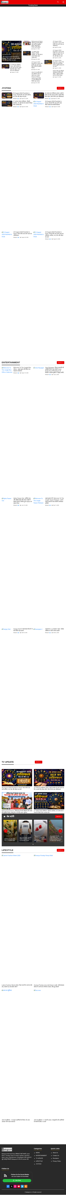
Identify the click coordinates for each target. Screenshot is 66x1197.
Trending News (33, 5)
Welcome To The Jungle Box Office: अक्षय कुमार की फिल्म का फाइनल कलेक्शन (22, 369)
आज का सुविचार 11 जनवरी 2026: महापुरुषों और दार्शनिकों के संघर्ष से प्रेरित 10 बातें (49, 1121)
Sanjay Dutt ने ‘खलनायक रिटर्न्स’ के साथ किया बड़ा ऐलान (23, 630)
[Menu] (63, 2)
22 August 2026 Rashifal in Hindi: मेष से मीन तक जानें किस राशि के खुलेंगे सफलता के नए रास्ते (58, 63)
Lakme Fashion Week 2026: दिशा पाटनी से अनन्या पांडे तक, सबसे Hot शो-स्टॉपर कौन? (17, 986)
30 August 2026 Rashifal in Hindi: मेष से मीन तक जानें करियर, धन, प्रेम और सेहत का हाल (22, 95)
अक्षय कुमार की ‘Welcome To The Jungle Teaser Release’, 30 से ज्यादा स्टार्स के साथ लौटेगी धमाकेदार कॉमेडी (54, 500)
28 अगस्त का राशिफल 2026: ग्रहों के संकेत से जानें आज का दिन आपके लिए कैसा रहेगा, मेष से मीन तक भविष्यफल (15, 67)
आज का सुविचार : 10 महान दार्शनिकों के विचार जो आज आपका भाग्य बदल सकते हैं (16, 1121)
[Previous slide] (5, 831)
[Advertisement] (33, 26)
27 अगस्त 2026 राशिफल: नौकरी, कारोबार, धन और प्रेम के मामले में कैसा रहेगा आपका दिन (37, 54)
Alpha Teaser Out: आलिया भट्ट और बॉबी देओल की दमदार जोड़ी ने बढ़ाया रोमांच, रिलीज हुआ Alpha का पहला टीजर (22, 500)
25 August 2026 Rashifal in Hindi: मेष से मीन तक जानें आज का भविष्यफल (58, 44)
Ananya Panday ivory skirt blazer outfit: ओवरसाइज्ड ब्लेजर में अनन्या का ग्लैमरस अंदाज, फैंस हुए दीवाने (49, 986)
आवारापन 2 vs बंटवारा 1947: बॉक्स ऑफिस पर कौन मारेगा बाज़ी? (54, 630)
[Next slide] (60, 831)
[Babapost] (4, 2)
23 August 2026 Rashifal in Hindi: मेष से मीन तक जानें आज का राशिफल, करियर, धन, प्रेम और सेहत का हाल (58, 53)
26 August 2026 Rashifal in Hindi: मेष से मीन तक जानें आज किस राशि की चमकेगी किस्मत (37, 65)
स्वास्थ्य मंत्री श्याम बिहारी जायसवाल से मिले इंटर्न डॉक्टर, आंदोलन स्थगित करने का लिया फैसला (58, 73)
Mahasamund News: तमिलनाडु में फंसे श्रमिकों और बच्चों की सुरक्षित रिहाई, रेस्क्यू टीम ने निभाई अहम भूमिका (37, 44)
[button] (58, 2)
